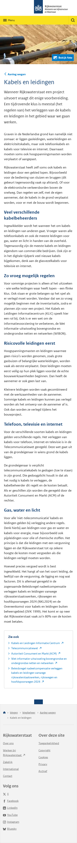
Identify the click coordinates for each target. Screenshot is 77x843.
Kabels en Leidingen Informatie (35, 643)
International (11, 769)
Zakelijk (7, 762)
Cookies (43, 757)
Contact (7, 776)
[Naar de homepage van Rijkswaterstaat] (38, 8)
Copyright (44, 750)
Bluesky (12, 829)
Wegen (14, 712)
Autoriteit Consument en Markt (34, 653)
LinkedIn (12, 808)
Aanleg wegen (17, 74)
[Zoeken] (72, 20)
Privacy (42, 764)
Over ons (8, 743)
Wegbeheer (28, 712)
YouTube (12, 815)
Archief (42, 771)
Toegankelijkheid (48, 743)
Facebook (13, 801)
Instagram (13, 822)
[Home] (4, 713)
